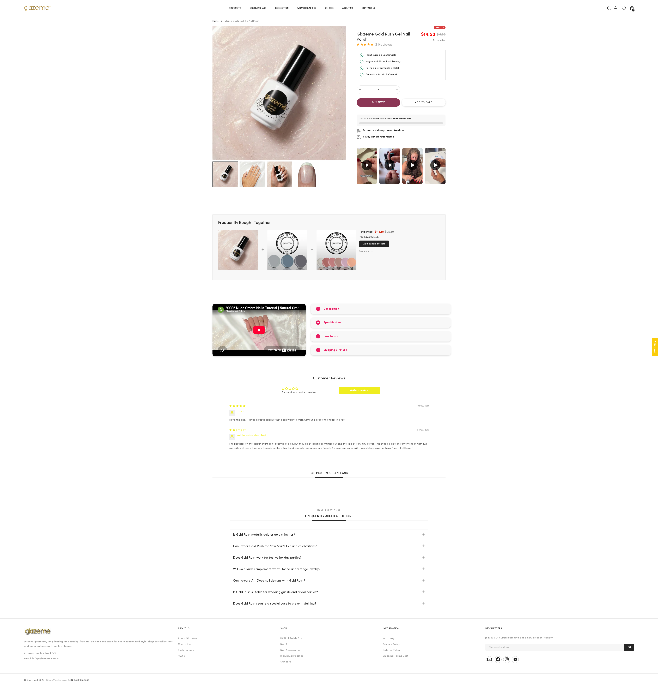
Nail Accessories (290, 650)
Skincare (285, 662)
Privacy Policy (391, 644)
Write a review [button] (359, 390)
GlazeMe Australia (56, 680)
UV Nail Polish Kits (291, 638)
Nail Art (285, 644)
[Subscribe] (629, 647)
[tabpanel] (226, 174)
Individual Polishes (291, 656)
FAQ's (181, 656)
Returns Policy (391, 650)
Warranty (388, 638)
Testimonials (186, 650)
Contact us (184, 644)
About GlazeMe (187, 638)
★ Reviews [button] (655, 346)
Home (215, 21)
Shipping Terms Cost (395, 656)
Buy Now (378, 102)
